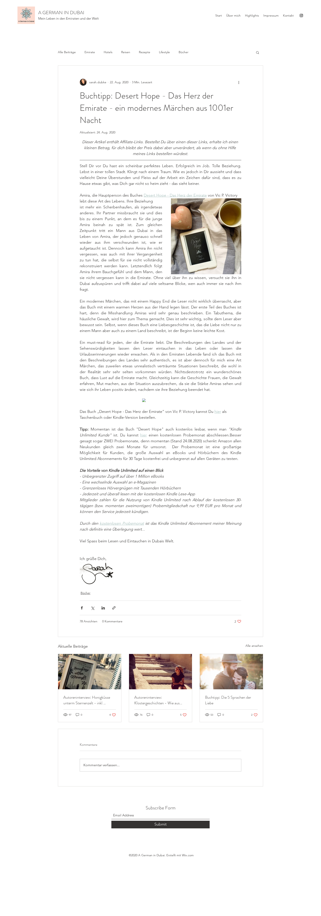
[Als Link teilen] (114, 608)
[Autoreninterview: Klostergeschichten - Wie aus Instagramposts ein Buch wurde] (160, 671)
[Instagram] (301, 15)
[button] (257, 52)
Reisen (125, 52)
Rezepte (144, 52)
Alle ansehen (254, 646)
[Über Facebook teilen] (82, 608)
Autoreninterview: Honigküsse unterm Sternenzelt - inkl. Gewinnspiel (86, 700)
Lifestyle (164, 52)
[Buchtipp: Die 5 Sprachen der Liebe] (231, 671)
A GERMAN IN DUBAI (61, 12)
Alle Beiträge (67, 52)
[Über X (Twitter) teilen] (92, 608)
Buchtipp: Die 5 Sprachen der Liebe (228, 700)
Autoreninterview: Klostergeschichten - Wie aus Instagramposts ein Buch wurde (158, 700)
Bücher (183, 52)
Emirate (90, 52)
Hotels (108, 52)
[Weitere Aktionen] (238, 82)
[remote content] (160, 400)
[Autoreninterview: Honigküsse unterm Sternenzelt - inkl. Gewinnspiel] (89, 671)
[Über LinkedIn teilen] (103, 608)
